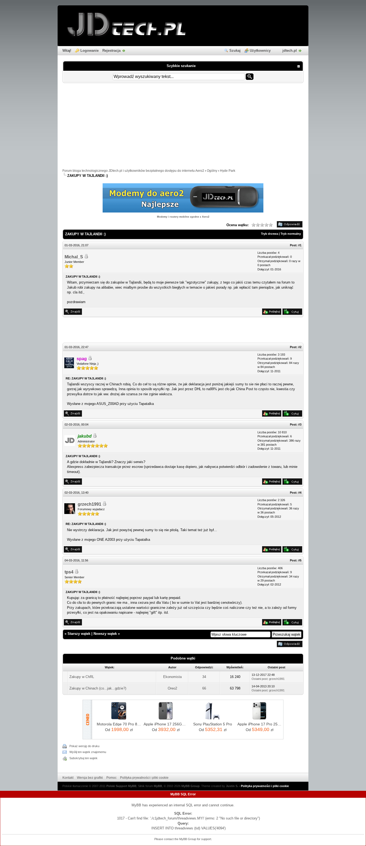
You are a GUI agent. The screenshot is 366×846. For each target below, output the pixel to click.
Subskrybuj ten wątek (83, 758)
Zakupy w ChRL (81, 677)
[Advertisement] (183, 128)
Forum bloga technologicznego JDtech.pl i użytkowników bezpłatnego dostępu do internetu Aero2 (133, 171)
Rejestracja (111, 51)
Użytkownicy (260, 51)
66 (204, 688)
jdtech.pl (289, 51)
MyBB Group (190, 786)
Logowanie (89, 51)
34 (204, 677)
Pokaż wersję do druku (84, 746)
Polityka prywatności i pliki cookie (144, 778)
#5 (299, 560)
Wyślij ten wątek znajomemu (87, 752)
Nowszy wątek (105, 634)
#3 (299, 424)
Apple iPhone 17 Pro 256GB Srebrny (259, 724)
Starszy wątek (79, 634)
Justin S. (232, 786)
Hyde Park (227, 171)
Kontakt (67, 778)
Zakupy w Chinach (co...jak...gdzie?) (97, 688)
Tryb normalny (291, 233)
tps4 (69, 572)
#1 (299, 245)
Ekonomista (172, 677)
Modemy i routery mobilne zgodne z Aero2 (183, 216)
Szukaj (235, 51)
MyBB (158, 786)
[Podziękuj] (271, 314)
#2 (299, 347)
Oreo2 (172, 688)
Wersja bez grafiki (90, 778)
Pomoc (111, 778)
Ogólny (212, 171)
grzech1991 (89, 504)
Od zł (119, 729)
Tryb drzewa (269, 233)
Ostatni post (259, 678)
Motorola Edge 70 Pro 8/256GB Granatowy (119, 724)
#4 (299, 492)
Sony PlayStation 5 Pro (212, 724)
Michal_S (74, 257)
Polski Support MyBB (121, 786)
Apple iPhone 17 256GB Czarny (166, 724)
